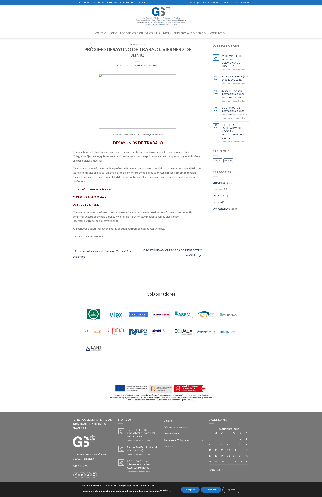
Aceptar (190, 489)
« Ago (212, 469)
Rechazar (211, 489)
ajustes (164, 490)
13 (228, 450)
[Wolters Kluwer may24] (228, 314)
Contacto (217, 33)
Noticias (218, 195)
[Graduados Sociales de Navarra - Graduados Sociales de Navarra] (161, 16)
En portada (219, 182)
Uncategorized (137, 44)
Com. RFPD (227, 2)
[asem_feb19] (183, 314)
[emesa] (138, 331)
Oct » (220, 469)
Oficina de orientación (127, 33)
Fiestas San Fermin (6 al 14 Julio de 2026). (234, 78)
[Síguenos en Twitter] (82, 475)
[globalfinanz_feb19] (161, 314)
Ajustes (231, 489)
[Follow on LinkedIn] (94, 475)
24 (210, 461)
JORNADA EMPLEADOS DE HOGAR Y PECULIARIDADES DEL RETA (232, 131)
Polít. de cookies (210, 2)
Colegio (100, 33)
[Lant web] (93, 348)
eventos (217, 160)
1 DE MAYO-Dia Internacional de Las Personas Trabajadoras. (235, 110)
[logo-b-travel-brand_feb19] (138, 314)
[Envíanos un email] (236, 3)
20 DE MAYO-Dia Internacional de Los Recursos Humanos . (233, 93)
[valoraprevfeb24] (93, 331)
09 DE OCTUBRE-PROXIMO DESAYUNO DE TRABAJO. (232, 60)
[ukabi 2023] (161, 331)
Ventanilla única (157, 33)
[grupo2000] (206, 331)
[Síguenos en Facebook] (76, 475)
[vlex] (115, 314)
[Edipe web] (228, 331)
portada (228, 160)
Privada (217, 201)
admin (155, 65)
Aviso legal (194, 2)
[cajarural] (93, 314)
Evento (217, 189)
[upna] (115, 331)
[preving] (206, 314)
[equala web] (183, 331)
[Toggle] (202, 421)
